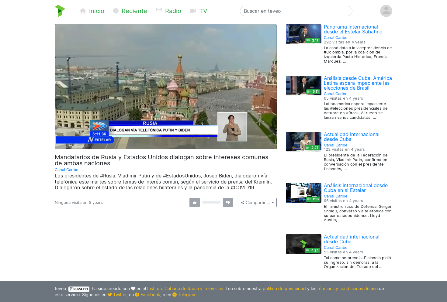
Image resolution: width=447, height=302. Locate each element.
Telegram (186, 294)
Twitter (119, 294)
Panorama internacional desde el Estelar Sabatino (353, 29)
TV (202, 11)
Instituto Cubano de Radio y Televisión (185, 288)
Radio (172, 11)
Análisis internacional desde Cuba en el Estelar (356, 187)
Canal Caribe (66, 169)
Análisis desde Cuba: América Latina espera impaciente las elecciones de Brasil (358, 83)
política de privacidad (284, 288)
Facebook (149, 294)
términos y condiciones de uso (347, 288)
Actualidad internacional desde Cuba (351, 239)
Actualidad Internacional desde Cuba (351, 136)
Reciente (133, 11)
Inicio (95, 11)
